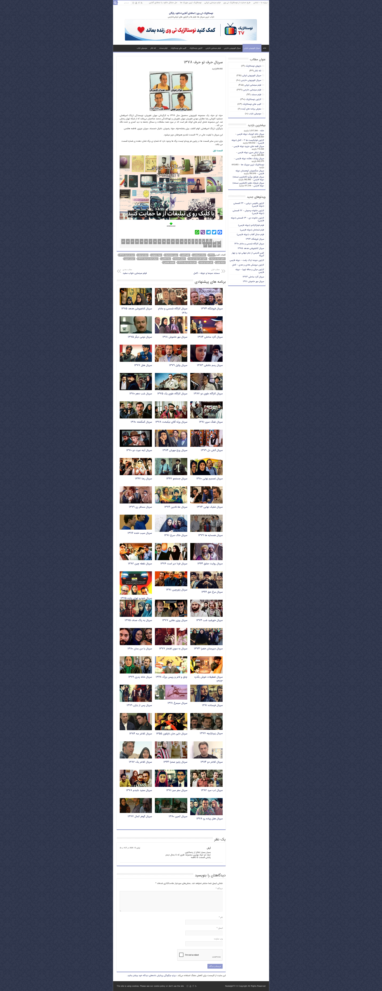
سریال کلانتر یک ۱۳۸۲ (140, 762)
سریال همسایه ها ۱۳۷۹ (210, 535)
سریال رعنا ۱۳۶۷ (143, 479)
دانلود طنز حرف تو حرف (197, 258)
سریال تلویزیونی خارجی (232, 48)
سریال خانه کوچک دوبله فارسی (250, 134)
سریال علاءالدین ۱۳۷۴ (175, 507)
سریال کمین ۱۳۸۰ (178, 816)
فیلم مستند (163, 48)
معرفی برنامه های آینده (251, 109)
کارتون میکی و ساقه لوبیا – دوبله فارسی (249, 271)
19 (142, 241)
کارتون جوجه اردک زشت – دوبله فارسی (247, 260)
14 (164, 241)
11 (177, 241)
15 (159, 241)
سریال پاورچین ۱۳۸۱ (176, 590)
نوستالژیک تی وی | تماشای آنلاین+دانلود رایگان (191, 13)
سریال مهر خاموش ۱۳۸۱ (174, 337)
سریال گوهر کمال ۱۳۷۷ (140, 816)
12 (173, 241)
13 (168, 241)
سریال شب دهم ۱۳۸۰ (140, 394)
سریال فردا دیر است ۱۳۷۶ (173, 564)
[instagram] (133, 3)
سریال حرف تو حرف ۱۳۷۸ (147, 258)
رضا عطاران (166, 258)
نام (221, 917)
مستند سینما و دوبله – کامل (207, 271)
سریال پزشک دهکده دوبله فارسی (250, 158)
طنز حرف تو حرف (206, 262)
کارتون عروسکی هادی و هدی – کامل (248, 265)
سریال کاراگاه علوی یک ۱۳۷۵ (172, 394)
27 (205, 245)
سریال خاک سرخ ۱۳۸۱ (175, 535)
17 (150, 241)
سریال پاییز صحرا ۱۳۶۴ (175, 762)
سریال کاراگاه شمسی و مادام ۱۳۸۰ (249, 244)
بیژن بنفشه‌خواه (171, 255)
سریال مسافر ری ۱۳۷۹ (140, 507)
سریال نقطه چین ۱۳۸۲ (140, 564)
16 (155, 241)
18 (146, 241)
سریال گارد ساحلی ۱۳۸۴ (210, 337)
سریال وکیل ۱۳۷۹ (178, 365)
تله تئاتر (153, 48)
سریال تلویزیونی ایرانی (252, 48)
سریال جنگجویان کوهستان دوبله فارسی (250, 172)
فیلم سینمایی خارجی (213, 48)
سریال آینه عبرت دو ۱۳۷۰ (139, 450)
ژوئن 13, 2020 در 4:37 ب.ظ (130, 847)
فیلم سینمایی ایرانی (212, 2)
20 (137, 241)
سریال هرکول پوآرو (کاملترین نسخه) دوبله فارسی (248, 178)
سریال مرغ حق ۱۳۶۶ (212, 592)
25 (215, 245)
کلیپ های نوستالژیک (178, 48)
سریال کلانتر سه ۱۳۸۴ (140, 734)
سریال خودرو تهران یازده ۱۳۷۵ (136, 598)
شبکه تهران (221, 262)
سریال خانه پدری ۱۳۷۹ (140, 677)
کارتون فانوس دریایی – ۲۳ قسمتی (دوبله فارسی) (248, 204)
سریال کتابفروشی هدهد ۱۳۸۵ (136, 309)
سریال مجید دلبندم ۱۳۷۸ (139, 790)
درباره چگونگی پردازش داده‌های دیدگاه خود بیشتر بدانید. (151, 975)
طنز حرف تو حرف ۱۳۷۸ (187, 262)
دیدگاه (219, 888)
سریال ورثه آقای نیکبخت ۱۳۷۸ (171, 422)
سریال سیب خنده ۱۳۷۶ (140, 533)
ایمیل (220, 928)
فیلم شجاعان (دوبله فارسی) (252, 230)
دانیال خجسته (179, 258)
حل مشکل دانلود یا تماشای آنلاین (163, 2)
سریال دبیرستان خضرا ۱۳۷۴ (208, 649)
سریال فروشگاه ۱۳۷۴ (212, 309)
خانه (264, 48)
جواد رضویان (156, 255)
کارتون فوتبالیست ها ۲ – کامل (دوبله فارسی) (248, 141)
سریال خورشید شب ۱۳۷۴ (209, 620)
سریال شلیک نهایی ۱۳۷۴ (210, 507)
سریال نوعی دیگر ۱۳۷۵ (140, 337)
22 (128, 241)
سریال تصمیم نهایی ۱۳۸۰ (209, 479)
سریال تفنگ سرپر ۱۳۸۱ (211, 422)
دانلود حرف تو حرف (218, 258)
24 (219, 245)
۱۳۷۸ (211, 255)
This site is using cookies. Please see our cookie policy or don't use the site (150, 986)
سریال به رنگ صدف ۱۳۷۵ (138, 620)
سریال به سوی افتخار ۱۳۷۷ (173, 649)
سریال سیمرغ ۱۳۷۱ (177, 703)
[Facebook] (139, 3)
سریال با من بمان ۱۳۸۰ (140, 649)
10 (182, 241)
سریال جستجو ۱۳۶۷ (176, 479)
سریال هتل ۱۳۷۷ (143, 365)
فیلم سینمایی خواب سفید (135, 271)
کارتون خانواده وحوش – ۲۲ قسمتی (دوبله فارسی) (248, 212)
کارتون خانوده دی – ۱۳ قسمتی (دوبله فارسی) (247, 219)
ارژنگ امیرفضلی (199, 255)
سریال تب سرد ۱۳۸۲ (212, 790)
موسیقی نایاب (142, 48)
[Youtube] (136, 3)
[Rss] (141, 3)
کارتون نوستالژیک (196, 48)
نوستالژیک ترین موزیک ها (190, 2)
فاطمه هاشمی (169, 262)
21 (132, 241)
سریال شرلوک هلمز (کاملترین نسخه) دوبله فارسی (248, 184)
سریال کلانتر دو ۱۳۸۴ (212, 762)
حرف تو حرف (142, 255)
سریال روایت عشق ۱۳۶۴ (210, 564)
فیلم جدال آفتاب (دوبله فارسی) (250, 234)
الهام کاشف (185, 255)
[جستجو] (115, 2)
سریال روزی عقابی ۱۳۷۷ (174, 620)
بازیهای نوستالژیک (253, 66)
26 (210, 245)
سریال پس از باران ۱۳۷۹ (139, 705)
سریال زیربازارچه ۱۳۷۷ (211, 733)
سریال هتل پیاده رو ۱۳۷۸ (209, 819)
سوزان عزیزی (129, 258)
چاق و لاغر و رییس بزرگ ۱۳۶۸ (171, 677)
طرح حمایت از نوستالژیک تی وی (236, 2)
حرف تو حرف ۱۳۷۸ (127, 255)
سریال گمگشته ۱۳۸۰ (141, 422)
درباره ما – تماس (260, 2)
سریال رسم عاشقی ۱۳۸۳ (210, 365)
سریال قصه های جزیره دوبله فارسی (249, 146)
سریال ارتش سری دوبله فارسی (251, 152)
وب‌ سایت (218, 939)
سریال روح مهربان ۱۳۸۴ (174, 450)
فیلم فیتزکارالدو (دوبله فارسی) (251, 225)
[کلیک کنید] (191, 30)
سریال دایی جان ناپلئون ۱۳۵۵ (171, 734)
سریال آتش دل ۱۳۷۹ (212, 450)
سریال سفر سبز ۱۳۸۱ (176, 790)
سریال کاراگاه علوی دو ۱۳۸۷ (208, 394)
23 (123, 241)
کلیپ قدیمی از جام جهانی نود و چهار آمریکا (248, 254)
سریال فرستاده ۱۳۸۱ (212, 705)
